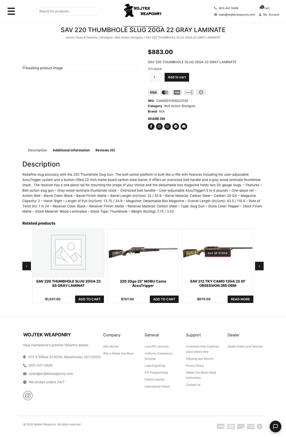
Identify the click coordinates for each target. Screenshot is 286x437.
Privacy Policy (195, 365)
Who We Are (110, 346)
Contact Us (193, 384)
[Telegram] (175, 126)
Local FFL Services (156, 346)
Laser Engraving (155, 365)
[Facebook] (151, 126)
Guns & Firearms (87, 37)
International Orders (157, 386)
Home (70, 37)
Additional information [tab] (71, 150)
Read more (240, 299)
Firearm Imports (155, 379)
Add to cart (177, 77)
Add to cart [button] (89, 299)
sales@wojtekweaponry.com (236, 14)
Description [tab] (37, 150)
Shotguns (106, 37)
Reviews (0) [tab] (105, 150)
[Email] (184, 126)
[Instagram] (159, 126)
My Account (270, 14)
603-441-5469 (228, 8)
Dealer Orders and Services (245, 346)
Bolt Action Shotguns (129, 37)
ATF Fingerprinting (156, 372)
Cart (265, 8)
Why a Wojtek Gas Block (118, 353)
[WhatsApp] (167, 126)
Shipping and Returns (199, 358)
